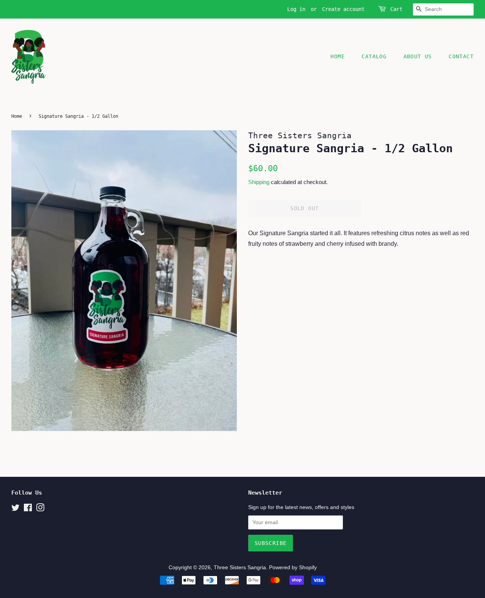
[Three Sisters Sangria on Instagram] (40, 509)
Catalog (373, 56)
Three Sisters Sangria (240, 567)
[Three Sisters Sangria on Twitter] (15, 509)
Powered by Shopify (293, 567)
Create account (343, 9)
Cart (396, 9)
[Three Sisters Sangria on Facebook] (27, 509)
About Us (418, 56)
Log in (296, 9)
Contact (461, 56)
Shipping (258, 182)
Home (337, 56)
